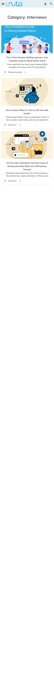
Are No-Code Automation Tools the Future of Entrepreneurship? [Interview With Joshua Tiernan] (27, 166)
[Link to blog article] (27, 39)
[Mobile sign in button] (45, 3)
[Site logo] (14, 3)
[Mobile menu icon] (3, 3)
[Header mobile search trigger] (51, 3)
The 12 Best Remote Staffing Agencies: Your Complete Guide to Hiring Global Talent (27, 59)
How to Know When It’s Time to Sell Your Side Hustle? (27, 112)
